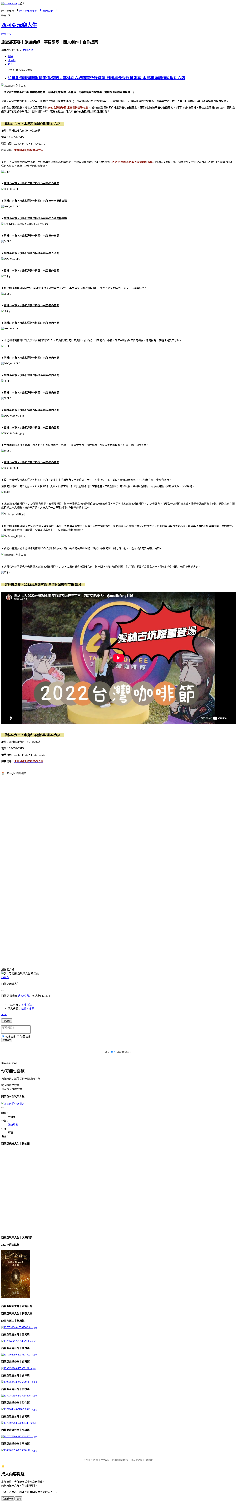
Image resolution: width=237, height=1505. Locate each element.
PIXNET (94, 1460)
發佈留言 (7, 1040)
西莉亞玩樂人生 (19, 25)
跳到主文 (6, 34)
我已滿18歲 (8, 1498)
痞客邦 (22, 995)
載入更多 (7, 1020)
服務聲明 (149, 1460)
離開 (18, 1498)
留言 (29, 995)
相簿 (10, 56)
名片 (10, 64)
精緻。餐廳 (27, 1008)
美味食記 (26, 1004)
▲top (4, 1014)
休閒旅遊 (28, 50)
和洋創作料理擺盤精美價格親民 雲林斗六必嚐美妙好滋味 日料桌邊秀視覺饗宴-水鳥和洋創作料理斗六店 (96, 78)
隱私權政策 (136, 1460)
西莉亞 (5, 977)
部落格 (11, 60)
